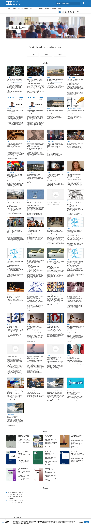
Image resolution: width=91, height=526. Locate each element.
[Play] (35, 166)
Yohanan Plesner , (76, 392)
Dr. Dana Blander (36, 298)
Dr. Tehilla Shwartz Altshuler (73, 177)
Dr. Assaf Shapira (36, 83)
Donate (59, 8)
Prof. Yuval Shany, (16, 113)
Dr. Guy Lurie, (57, 147)
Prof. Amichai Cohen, (57, 82)
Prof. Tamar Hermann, (17, 177)
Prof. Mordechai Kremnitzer (73, 235)
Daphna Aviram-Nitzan (17, 82)
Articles (32, 54)
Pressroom (48, 8)
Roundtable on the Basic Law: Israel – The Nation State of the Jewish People (15, 503)
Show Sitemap (17, 517)
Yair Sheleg (74, 144)
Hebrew (79, 11)
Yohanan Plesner (36, 393)
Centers (14, 8)
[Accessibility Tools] (83, 12)
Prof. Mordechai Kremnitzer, (73, 205)
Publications (40, 8)
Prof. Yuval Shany (51, 83)
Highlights (32, 8)
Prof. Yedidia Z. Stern (57, 393)
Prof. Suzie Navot (76, 358)
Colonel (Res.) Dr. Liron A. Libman (54, 178)
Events (54, 8)
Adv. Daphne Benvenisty (72, 84)
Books (46, 54)
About (8, 8)
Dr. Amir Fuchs (55, 113)
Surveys (26, 8)
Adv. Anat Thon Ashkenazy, (73, 83)
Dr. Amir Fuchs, (50, 147)
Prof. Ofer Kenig (50, 149)
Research (20, 8)
